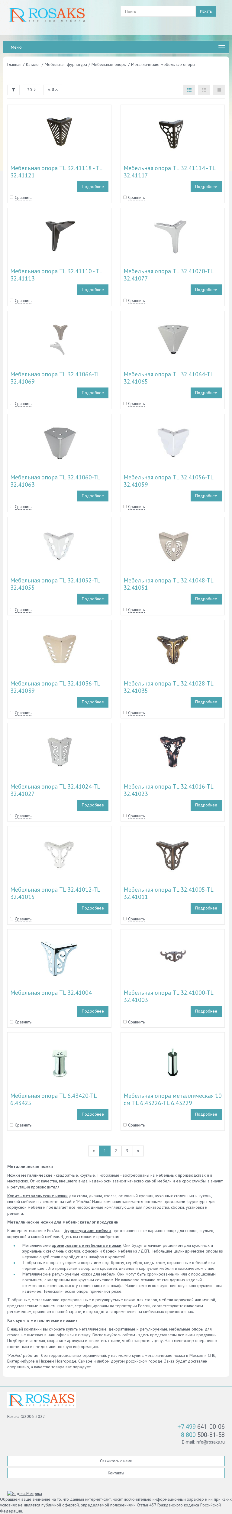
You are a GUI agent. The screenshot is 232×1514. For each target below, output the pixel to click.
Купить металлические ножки (37, 1195)
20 (29, 89)
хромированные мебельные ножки (86, 1245)
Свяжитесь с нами (116, 1461)
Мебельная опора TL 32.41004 (51, 993)
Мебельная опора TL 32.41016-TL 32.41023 (168, 790)
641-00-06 (201, 1426)
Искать (206, 11)
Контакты (116, 1473)
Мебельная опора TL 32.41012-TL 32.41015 (55, 893)
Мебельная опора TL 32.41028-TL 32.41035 (168, 687)
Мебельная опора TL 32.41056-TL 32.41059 (168, 480)
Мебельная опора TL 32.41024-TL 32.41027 (55, 790)
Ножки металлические (30, 1175)
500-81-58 (203, 1434)
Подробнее (93, 186)
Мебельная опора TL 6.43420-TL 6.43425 (53, 1099)
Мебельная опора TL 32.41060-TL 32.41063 (55, 480)
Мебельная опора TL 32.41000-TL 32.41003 (168, 996)
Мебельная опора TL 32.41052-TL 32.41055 (55, 584)
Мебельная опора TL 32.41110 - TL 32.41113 (56, 274)
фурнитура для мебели (87, 1230)
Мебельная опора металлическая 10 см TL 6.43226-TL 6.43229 (173, 1099)
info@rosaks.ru (210, 1442)
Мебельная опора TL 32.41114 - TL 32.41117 (169, 171)
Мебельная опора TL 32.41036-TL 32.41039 (55, 687)
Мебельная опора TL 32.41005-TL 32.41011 (168, 893)
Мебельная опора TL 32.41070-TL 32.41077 (168, 274)
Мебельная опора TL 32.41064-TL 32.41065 (168, 377)
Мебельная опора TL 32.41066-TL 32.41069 (55, 377)
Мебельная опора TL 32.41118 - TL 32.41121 (56, 171)
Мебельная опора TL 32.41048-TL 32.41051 (168, 584)
